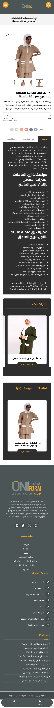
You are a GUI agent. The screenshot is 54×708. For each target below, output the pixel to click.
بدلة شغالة (6, 115)
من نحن (26, 544)
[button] (7, 34)
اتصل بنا (26, 549)
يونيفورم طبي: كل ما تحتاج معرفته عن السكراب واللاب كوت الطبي (33, 678)
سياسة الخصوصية (25, 557)
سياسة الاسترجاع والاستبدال (25, 561)
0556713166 (38, 600)
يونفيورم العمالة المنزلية (10, 120)
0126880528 (38, 613)
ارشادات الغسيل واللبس (25, 565)
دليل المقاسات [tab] (28, 139)
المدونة (26, 569)
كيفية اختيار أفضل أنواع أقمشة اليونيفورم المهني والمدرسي (35, 646)
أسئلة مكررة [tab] (11, 139)
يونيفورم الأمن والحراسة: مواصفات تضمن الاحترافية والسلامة (33, 662)
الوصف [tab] (44, 139)
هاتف (41, 606)
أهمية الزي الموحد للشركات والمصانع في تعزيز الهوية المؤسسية (33, 654)
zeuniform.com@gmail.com (32, 619)
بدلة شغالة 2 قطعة (9, 118)
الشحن (26, 553)
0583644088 (38, 588)
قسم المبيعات (38, 582)
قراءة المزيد (25, 364)
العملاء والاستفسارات (35, 594)
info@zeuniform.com (35, 625)
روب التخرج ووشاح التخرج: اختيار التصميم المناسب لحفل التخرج (35, 670)
